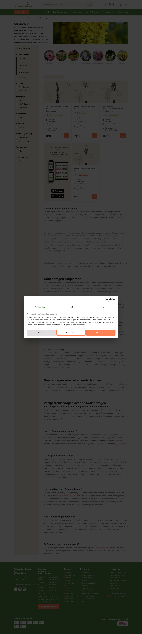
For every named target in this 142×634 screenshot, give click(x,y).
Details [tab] (71, 307)
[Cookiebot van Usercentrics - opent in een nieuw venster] (106, 299)
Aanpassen (70, 333)
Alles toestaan (101, 333)
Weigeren (41, 333)
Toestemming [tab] (40, 307)
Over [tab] (102, 307)
